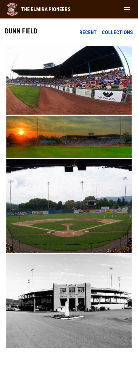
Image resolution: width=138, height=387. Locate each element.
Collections (117, 32)
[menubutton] (127, 9)
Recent (88, 32)
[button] (69, 80)
